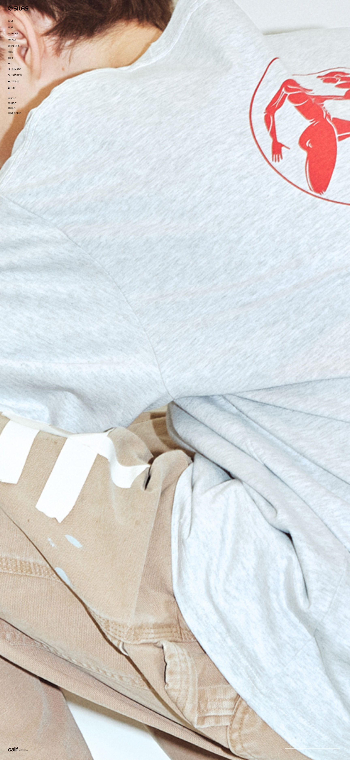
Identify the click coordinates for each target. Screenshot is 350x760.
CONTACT (12, 98)
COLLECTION (13, 33)
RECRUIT (11, 108)
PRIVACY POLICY (15, 113)
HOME (10, 21)
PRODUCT (12, 39)
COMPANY (12, 103)
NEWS (10, 27)
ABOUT (11, 58)
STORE (10, 52)
